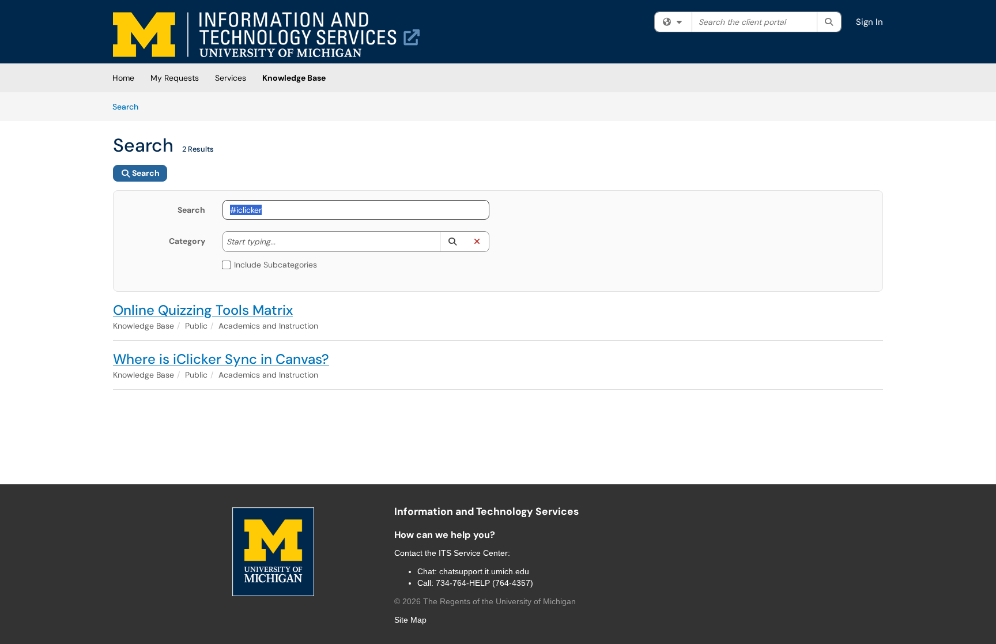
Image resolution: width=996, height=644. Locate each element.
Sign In (869, 22)
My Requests (174, 78)
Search (129, 106)
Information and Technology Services (486, 511)
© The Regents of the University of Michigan (485, 601)
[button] (452, 241)
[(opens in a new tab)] (266, 35)
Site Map (410, 619)
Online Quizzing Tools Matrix (203, 310)
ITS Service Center (473, 553)
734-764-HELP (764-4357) (484, 582)
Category (187, 241)
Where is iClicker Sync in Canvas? (221, 359)
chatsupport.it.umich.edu (484, 571)
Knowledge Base (294, 78)
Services (230, 78)
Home (123, 78)
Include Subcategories (275, 264)
